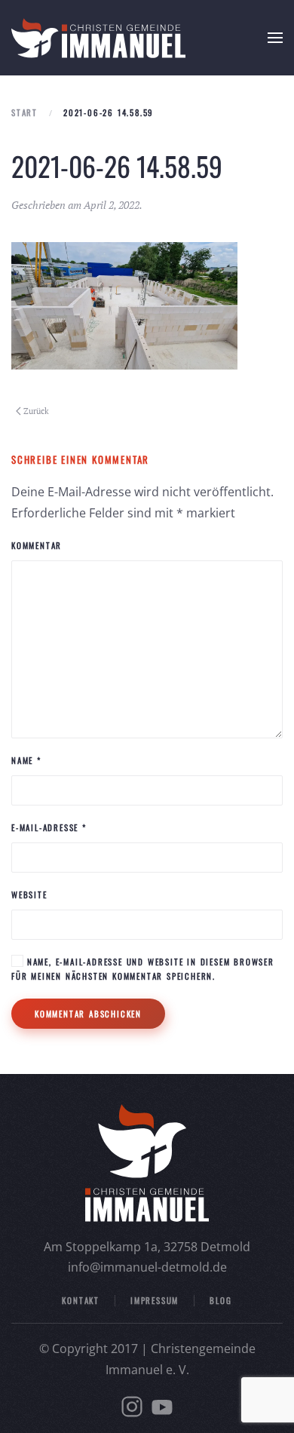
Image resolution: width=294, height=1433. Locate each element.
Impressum (154, 1300)
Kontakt (81, 1300)
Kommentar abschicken (88, 1014)
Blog (220, 1300)
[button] (275, 37)
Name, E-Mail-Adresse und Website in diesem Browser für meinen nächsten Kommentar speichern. (142, 969)
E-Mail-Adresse (49, 827)
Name (26, 760)
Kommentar (36, 545)
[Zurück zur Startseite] (98, 37)
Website (29, 894)
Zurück (36, 411)
